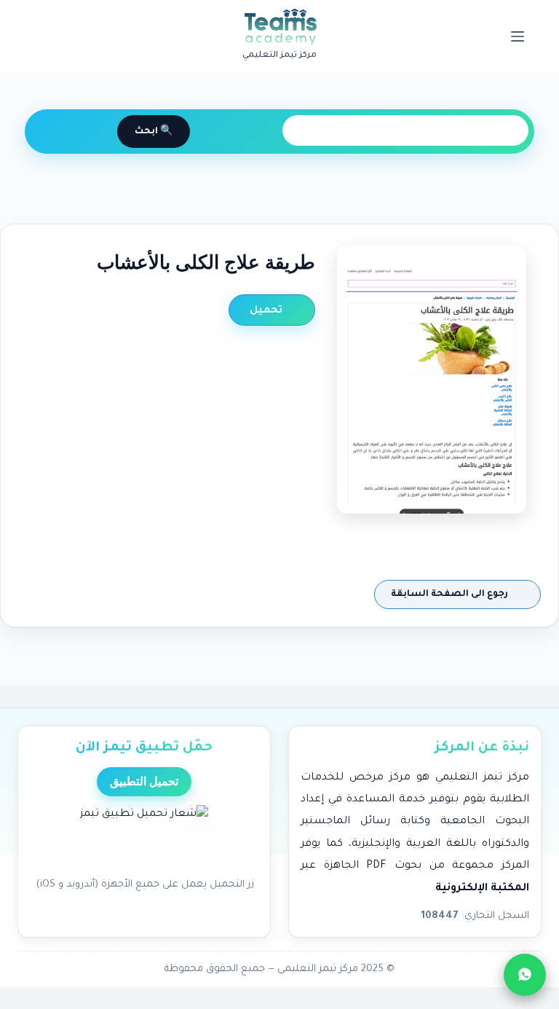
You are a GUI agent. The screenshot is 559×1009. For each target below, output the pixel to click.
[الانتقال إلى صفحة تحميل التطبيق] (144, 837)
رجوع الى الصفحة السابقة (450, 594)
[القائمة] (517, 36)
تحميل (267, 310)
